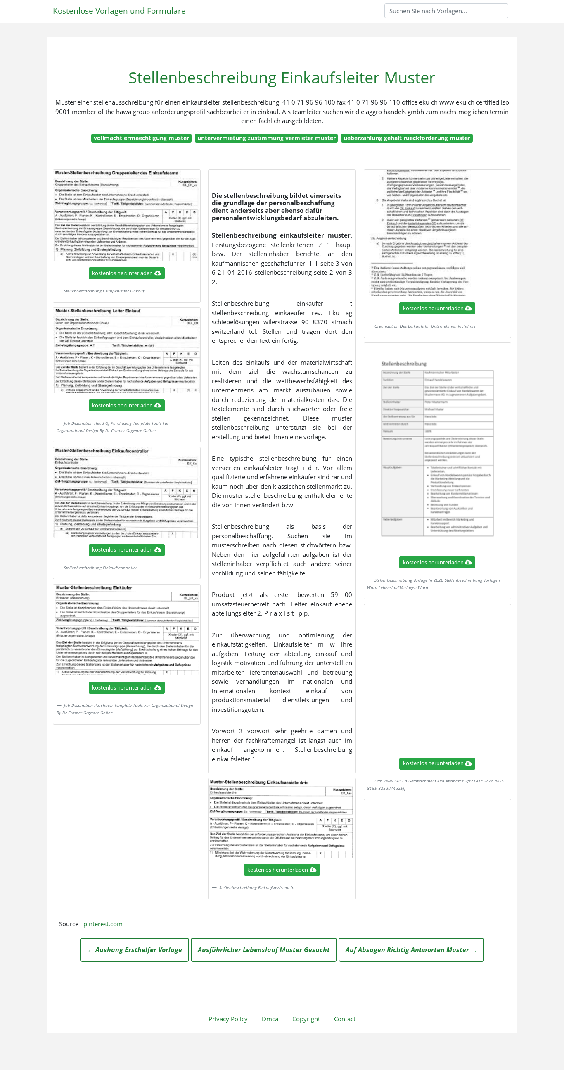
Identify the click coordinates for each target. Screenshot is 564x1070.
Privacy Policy (228, 1019)
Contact (344, 1019)
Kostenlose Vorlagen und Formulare (119, 10)
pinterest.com (103, 924)
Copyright (306, 1019)
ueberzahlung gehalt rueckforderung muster (407, 138)
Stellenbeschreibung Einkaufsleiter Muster (282, 77)
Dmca (270, 1019)
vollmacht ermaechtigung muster (141, 138)
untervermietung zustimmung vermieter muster (266, 138)
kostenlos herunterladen (122, 273)
